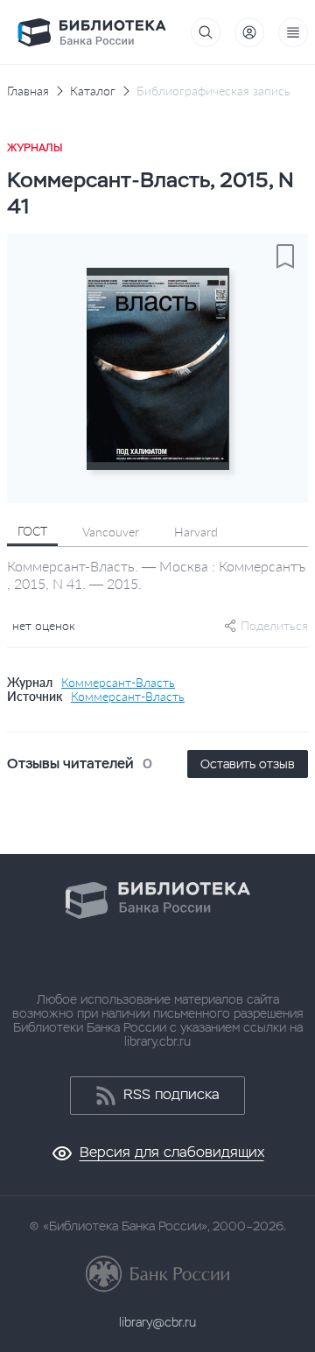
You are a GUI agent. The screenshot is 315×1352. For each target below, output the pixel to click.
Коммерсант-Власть (118, 683)
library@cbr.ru (157, 1322)
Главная (28, 91)
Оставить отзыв (247, 764)
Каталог (93, 91)
